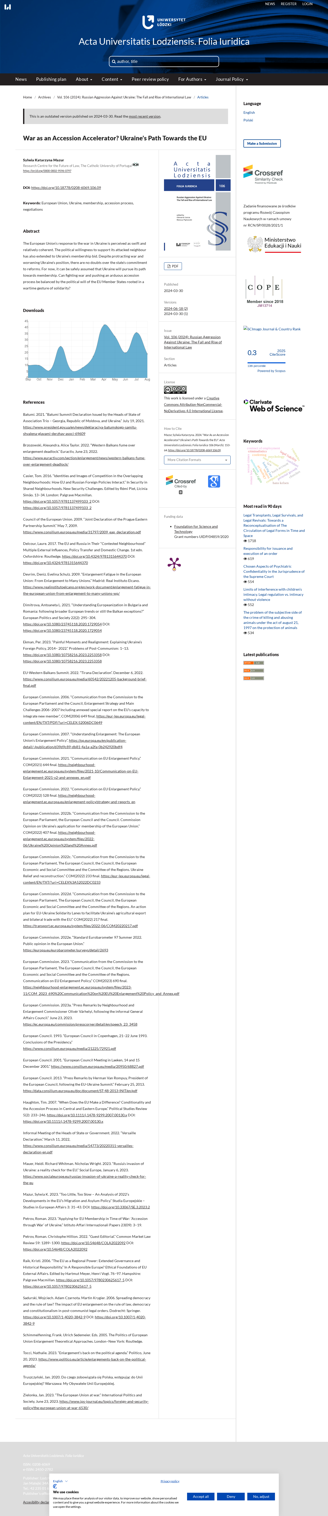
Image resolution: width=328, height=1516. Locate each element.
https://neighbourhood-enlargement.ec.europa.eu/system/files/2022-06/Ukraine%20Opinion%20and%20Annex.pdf (60, 838)
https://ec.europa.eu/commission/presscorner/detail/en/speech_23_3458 (80, 1024)
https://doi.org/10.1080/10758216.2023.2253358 (62, 655)
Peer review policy (150, 79)
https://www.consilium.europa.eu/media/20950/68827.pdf (97, 1066)
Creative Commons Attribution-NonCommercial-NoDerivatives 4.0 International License (193, 404)
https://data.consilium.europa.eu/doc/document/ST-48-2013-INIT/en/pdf (80, 1090)
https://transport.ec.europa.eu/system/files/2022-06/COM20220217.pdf (80, 926)
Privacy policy (170, 1481)
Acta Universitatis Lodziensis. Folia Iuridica (164, 41)
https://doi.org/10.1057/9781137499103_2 (57, 501)
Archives (44, 97)
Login (307, 4)
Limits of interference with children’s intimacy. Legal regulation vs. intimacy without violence (273, 594)
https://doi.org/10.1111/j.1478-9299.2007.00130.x (87, 1115)
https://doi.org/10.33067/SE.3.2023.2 (120, 1207)
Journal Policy (230, 79)
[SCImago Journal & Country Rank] (272, 329)
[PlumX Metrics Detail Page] (174, 563)
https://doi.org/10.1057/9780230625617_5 (90, 1280)
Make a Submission (262, 143)
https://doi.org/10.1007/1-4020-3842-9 (54, 1317)
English (249, 112)
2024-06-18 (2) (176, 308)
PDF (174, 266)
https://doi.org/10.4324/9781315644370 (94, 556)
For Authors (190, 79)
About (82, 79)
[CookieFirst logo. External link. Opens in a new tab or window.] (55, 1486)
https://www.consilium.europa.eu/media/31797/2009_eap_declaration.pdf (82, 532)
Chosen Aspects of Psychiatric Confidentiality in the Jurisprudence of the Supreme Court (274, 571)
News (21, 79)
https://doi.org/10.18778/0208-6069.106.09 (66, 187)
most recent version (144, 116)
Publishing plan (51, 79)
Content (110, 79)
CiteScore (277, 352)
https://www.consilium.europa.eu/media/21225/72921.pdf (69, 1048)
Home (27, 97)
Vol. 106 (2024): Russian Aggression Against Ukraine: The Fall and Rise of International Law (124, 97)
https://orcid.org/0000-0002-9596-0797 (47, 171)
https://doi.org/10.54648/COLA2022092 (93, 1243)
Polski (248, 120)
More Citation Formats (184, 460)
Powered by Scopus (271, 371)
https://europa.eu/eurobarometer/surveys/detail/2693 (65, 950)
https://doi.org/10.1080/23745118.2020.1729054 (62, 624)
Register (288, 4)
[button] (60, 1481)
